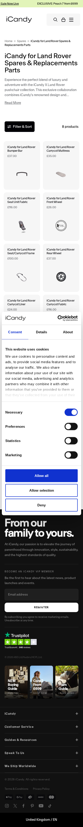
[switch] (71, 426)
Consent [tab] (15, 332)
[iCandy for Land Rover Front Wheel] (61, 216)
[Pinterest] (32, 806)
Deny (41, 505)
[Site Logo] (19, 19)
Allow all (41, 475)
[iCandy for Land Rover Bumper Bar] (22, 165)
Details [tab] (41, 332)
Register (41, 607)
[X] (15, 806)
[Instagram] (7, 806)
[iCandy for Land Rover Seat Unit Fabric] (22, 216)
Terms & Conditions (16, 788)
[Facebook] (23, 806)
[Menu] (71, 20)
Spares (21, 41)
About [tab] (68, 332)
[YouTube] (41, 806)
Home (8, 41)
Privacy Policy (41, 788)
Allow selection (41, 490)
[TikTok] (49, 806)
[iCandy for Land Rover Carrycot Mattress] (61, 165)
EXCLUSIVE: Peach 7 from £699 (53, 3)
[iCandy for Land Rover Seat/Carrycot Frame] (22, 268)
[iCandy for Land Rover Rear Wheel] (61, 268)
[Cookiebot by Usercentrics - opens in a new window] (58, 318)
